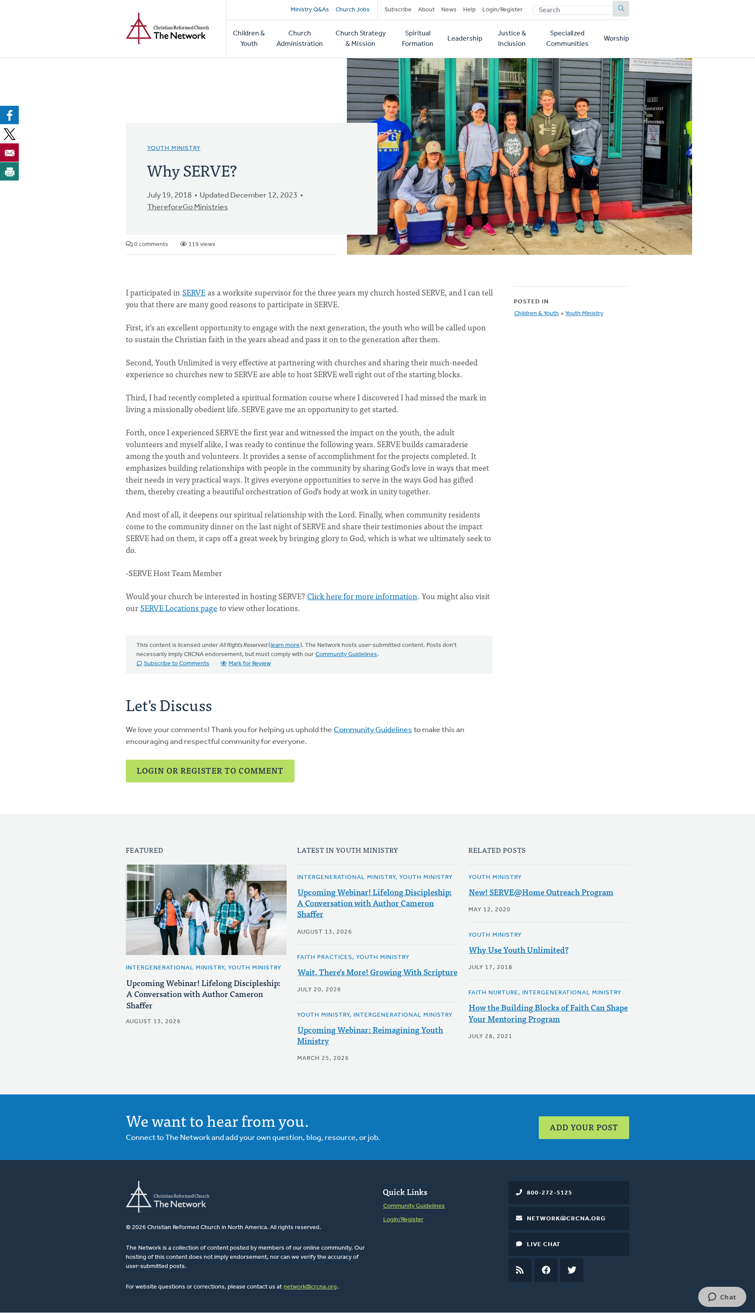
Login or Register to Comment (210, 770)
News (449, 10)
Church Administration (300, 39)
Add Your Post (584, 1127)
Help (469, 10)
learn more (285, 645)
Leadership (464, 38)
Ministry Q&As (310, 10)
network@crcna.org (310, 1287)
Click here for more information (362, 596)
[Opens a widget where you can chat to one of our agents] (722, 1298)
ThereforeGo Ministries (187, 208)
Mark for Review (250, 663)
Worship (616, 38)
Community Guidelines (346, 654)
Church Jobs (353, 10)
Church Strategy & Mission (361, 39)
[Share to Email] (9, 152)
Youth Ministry (174, 148)
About (426, 10)
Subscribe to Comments (176, 663)
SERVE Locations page (178, 607)
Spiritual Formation (417, 39)
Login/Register (502, 10)
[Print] (9, 171)
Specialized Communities (567, 39)
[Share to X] (9, 133)
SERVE (193, 292)
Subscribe (398, 10)
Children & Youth (249, 39)
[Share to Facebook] (9, 115)
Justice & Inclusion (512, 39)
